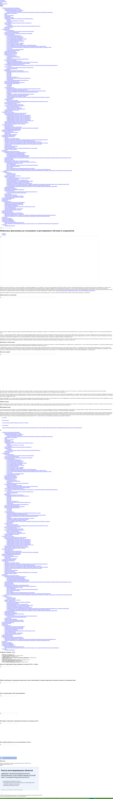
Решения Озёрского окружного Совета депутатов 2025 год (19, 116)
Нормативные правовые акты (8, 198)
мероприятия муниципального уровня (14, 163)
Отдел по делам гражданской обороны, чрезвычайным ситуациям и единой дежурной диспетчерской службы (29, 47)
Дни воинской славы (9, 158)
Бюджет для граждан (11, 174)
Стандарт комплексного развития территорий (14, 203)
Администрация (5, 29)
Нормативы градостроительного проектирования (15, 202)
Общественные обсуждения (10, 51)
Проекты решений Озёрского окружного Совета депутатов (16, 122)
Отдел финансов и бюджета (12, 41)
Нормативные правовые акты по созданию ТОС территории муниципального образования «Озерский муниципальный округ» (30, 215)
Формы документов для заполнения (14, 107)
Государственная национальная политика (10, 151)
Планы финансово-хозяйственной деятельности (14, 189)
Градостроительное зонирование (11, 205)
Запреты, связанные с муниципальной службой (16, 96)
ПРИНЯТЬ (91, 798)
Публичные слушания (9, 15)
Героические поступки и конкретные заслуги (16, 108)
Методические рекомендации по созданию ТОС (14, 213)
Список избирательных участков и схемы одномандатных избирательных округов (23, 26)
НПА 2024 (9, 73)
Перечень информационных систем (12, 109)
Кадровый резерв (8, 99)
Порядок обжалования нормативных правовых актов (17, 80)
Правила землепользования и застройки (13, 209)
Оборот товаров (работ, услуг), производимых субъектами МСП (20, 181)
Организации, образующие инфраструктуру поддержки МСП (19, 183)
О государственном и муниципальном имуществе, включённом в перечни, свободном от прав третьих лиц (28, 185)
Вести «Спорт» (10, 167)
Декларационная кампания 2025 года (12, 138)
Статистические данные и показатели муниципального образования (18, 33)
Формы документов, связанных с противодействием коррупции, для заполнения (21, 148)
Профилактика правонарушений (8, 135)
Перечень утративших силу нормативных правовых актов (19, 78)
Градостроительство (6, 201)
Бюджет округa (8, 172)
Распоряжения (7, 69)
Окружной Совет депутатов (8, 112)
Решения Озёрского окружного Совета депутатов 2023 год (19, 118)
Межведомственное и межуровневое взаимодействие (18, 58)
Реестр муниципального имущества (12, 81)
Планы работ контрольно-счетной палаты (13, 126)
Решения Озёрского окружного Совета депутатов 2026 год (19, 115)
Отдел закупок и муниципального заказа (15, 36)
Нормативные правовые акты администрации (14, 70)
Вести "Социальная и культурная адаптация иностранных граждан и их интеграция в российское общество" (29, 169)
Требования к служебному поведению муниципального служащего (20, 94)
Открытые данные (8, 110)
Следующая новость (5, 425)
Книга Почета (7, 28)
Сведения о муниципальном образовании (10, 7)
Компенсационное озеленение (11, 53)
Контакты (4, 224)
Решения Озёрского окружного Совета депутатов (15, 114)
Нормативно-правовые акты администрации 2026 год (18, 71)
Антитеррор (4, 150)
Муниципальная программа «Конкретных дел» (14, 64)
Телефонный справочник (10, 225)
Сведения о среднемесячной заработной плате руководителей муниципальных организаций (23, 143)
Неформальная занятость (10, 187)
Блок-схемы (9, 21)
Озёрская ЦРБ (7, 16)
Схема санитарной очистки (10, 207)
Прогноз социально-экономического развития (14, 195)
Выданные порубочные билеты (11, 52)
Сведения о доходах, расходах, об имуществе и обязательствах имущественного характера (23, 141)
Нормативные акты (9, 125)
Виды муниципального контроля (11, 132)
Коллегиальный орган (6, 199)
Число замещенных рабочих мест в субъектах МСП (17, 180)
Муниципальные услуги (10, 54)
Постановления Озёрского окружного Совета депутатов (16, 121)
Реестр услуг (9, 57)
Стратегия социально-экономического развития (14, 197)
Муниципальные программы (10, 60)
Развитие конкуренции (9, 190)
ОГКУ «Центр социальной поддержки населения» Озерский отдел (18, 22)
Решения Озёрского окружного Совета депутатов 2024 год (19, 117)
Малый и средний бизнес (10, 176)
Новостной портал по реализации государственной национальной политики (20, 161)
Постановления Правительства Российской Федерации (18, 155)
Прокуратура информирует (7, 219)
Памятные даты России (9, 159)
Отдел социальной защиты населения (14, 39)
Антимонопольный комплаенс (11, 194)
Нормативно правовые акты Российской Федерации (15, 152)
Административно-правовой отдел (14, 35)
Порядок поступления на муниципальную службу (17, 89)
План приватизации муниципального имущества (15, 82)
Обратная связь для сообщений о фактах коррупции (15, 123)
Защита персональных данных (11, 103)
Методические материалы (10, 147)
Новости (9, 19)
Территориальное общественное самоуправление (12, 212)
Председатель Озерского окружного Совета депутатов (16, 113)
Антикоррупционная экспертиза (11, 146)
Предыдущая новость (5, 420)
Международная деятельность (11, 188)
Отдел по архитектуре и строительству (15, 37)
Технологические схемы (12, 55)
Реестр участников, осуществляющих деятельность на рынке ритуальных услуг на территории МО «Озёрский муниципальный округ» (32, 223)
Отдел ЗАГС (9, 48)
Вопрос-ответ (5, 200)
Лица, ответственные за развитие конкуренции (16, 192)
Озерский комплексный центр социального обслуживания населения (19, 18)
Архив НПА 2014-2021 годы (13, 77)
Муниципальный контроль (7, 131)
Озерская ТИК (8, 23)
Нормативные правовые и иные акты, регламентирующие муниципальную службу (24, 88)
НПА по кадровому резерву (12, 100)
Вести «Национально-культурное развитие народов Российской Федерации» (22, 165)
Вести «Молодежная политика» (13, 166)
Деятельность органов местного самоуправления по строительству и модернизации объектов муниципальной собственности (32, 65)
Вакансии (9, 92)
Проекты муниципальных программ (14, 61)
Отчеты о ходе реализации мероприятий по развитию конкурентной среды (22, 191)
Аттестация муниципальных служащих (13, 102)
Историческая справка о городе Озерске (13, 9)
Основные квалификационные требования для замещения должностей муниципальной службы (26, 90)
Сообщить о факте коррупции (11, 149)
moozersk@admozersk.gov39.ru (9, 765)
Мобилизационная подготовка (13, 50)
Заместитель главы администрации (12, 32)
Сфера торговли (8, 193)
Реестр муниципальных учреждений (14, 11)
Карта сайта (4, 217)
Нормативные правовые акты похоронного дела (14, 222)
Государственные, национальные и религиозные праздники (17, 160)
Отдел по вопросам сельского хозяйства (15, 44)
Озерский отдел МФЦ (9, 17)
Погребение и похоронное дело (8, 221)
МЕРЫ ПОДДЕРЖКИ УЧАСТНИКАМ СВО (11, 130)
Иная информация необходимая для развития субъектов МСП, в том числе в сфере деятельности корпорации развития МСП (32, 186)
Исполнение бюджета (11, 173)
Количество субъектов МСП (12, 178)
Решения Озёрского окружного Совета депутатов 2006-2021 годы (20, 120)
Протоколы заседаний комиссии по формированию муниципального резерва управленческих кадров (27, 101)
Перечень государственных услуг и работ (15, 20)
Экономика (4, 171)
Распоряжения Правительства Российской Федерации (18, 156)
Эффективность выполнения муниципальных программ (18, 63)
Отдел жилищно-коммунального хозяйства (15, 40)
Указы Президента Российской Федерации (15, 153)
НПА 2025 (9, 72)
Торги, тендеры (8, 66)
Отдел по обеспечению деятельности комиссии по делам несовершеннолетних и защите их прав (26, 46)
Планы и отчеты (8, 144)
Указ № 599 (9, 85)
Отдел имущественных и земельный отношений (17, 38)
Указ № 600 (9, 84)
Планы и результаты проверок (11, 134)
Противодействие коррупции (8, 136)
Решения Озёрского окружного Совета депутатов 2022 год (19, 119)
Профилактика (8, 133)
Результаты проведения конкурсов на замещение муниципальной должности (22, 91)
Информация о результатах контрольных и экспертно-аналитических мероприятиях (21, 127)
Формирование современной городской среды (14, 204)
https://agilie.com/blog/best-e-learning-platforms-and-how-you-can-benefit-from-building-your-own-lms (76, 290)
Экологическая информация (8, 220)
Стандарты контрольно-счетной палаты (13, 129)
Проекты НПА (10, 79)
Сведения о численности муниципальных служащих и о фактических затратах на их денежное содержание (26, 142)
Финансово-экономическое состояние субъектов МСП (18, 182)
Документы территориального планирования (14, 208)
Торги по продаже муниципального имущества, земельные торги (20, 67)
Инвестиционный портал (7, 210)
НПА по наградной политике (13, 106)
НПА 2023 (9, 74)
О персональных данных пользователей (15, 104)
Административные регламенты (13, 56)
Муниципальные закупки (12, 68)
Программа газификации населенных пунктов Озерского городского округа (22, 62)
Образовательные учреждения (11, 13)
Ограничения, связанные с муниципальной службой (17, 95)
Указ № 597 (9, 86)
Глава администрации (9, 30)
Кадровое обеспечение (9, 87)
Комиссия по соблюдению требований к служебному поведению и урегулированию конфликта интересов (26, 139)
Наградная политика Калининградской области (14, 105)
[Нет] (94, 798)
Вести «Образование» (11, 164)
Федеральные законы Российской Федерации (16, 154)
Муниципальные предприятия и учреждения (14, 10)
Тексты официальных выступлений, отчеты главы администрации (20, 31)
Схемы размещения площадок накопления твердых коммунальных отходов (20, 206)
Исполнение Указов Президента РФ (12, 83)
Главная (4, 233)
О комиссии (9, 24)
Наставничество (10, 98)
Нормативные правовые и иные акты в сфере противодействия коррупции (20, 140)
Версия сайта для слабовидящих (9, 757)
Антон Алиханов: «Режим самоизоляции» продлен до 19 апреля (15, 422)
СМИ (6, 14)
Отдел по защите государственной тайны (15, 49)
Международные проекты (7, 211)
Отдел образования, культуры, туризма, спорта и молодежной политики (21, 45)
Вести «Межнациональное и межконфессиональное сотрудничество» (21, 168)
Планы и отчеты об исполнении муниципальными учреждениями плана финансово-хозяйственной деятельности (30, 12)
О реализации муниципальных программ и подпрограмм (18, 177)
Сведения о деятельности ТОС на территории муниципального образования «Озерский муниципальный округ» (27, 216)
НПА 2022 (9, 75)
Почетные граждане (9, 27)
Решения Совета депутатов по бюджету (13, 175)
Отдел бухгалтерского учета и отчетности (15, 43)
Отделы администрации (9, 34)
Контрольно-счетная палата (7, 124)
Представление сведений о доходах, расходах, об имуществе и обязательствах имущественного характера (28, 97)
